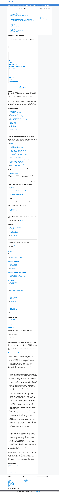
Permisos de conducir (35, 5)
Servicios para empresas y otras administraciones (17, 66)
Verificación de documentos (13, 268)
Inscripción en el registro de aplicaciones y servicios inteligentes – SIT (18, 258)
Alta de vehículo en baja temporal (15, 146)
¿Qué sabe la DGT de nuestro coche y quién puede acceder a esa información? (20, 119)
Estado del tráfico (13, 24)
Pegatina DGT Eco (12, 296)
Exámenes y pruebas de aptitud (14, 232)
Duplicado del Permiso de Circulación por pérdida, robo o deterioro (19, 154)
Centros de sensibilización (13, 311)
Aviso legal (9, 481)
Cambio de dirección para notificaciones (15, 231)
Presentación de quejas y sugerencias (14, 269)
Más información (36, 491)
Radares (12, 25)
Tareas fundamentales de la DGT (15, 31)
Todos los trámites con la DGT (13, 81)
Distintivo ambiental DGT (13, 127)
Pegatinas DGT (19, 5)
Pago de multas (12, 187)
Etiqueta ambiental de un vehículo (14, 300)
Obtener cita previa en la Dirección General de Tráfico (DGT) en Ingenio (19, 21)
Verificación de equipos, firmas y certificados (15, 267)
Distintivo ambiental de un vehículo (14, 301)
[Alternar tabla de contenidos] (34, 12)
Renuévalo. (21, 220)
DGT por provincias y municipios (14, 465)
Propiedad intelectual (11, 483)
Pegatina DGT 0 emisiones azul (14, 297)
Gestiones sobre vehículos (25, 5)
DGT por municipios (11, 471)
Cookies (9, 485)
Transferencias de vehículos (13, 144)
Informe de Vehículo (12, 143)
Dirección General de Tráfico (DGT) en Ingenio (16, 13)
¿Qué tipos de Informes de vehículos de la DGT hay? (16, 116)
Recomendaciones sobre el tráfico (14, 282)
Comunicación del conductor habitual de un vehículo (16, 157)
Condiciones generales (11, 482)
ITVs (10, 312)
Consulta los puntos (12, 214)
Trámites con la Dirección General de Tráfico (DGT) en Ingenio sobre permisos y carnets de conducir (23, 20)
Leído (39, 491)
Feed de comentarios (25, 480)
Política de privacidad (11, 484)
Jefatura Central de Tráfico (13, 129)
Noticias (10, 79)
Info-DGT (10, 1)
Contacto (9, 480)
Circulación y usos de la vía (13, 60)
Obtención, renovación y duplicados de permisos (16, 227)
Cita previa (11, 58)
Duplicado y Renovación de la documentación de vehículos (17, 153)
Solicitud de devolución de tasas (14, 265)
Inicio (9, 5)
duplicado (12, 219)
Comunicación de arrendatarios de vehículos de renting (17, 161)
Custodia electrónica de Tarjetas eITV (14, 160)
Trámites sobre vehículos (13, 53)
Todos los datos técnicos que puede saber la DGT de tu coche (17, 118)
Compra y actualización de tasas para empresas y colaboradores (18, 276)
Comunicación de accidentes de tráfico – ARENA (16, 257)
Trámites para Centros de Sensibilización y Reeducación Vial (17, 236)
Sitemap (9, 486)
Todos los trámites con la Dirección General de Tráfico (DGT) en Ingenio (19, 15)
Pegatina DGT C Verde (13, 123)
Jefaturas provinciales (12, 75)
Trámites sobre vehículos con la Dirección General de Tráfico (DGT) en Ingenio (20, 18)
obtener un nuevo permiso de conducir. (22, 208)
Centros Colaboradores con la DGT (14, 304)
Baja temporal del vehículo (14, 145)
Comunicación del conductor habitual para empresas (16, 162)
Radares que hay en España (13, 70)
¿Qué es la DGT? (13, 16)
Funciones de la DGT (12, 110)
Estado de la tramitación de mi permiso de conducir (16, 230)
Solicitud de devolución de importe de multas (15, 188)
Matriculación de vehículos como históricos (16, 151)
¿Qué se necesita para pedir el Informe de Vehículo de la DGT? (18, 114)
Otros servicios (41, 5)
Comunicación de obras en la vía (14, 256)
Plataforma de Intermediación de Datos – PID (15, 275)
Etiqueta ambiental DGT (13, 126)
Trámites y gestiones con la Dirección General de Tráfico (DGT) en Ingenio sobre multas (21, 19)
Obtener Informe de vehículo (14, 14)
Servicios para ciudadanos (13, 64)
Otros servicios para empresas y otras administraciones (17, 23)
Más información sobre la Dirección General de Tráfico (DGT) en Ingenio (18, 28)
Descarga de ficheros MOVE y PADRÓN (15, 165)
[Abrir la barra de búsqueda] (50, 5)
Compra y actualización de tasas (14, 264)
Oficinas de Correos (12, 308)
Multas (30, 5)
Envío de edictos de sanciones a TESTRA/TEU (15, 193)
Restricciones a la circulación (13, 283)
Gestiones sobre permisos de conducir (44, 20)
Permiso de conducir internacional (14, 228)
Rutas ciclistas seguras (13, 285)
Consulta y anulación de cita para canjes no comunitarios (17, 245)
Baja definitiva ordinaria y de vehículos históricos (17, 147)
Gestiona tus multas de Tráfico (14, 173)
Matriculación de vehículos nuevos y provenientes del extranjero (19, 150)
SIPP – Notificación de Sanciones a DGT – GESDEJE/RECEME (17, 194)
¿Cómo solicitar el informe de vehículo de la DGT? (16, 115)
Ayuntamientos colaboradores (13, 309)
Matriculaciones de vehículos (13, 149)
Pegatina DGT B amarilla (13, 122)
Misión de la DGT (12, 29)
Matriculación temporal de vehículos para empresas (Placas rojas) (18, 164)
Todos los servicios (46, 5)
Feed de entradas (25, 479)
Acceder (24, 478)
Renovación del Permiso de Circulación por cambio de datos (18, 155)
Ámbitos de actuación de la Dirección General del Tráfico (18, 30)
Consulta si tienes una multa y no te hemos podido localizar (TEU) (18, 190)
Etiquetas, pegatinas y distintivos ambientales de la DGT (18, 26)
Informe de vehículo (13, 5)
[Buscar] (47, 477)
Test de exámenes (12, 209)
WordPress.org (25, 481)
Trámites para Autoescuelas (13, 235)
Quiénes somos (10, 479)
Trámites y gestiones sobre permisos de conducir (16, 203)
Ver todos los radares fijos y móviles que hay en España (17, 290)
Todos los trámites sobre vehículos (44, 18)
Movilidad (10, 62)
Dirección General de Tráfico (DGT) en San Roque (14, 472)
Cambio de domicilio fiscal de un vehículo (15, 156)
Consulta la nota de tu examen (14, 210)
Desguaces (11, 313)
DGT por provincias (12, 77)
